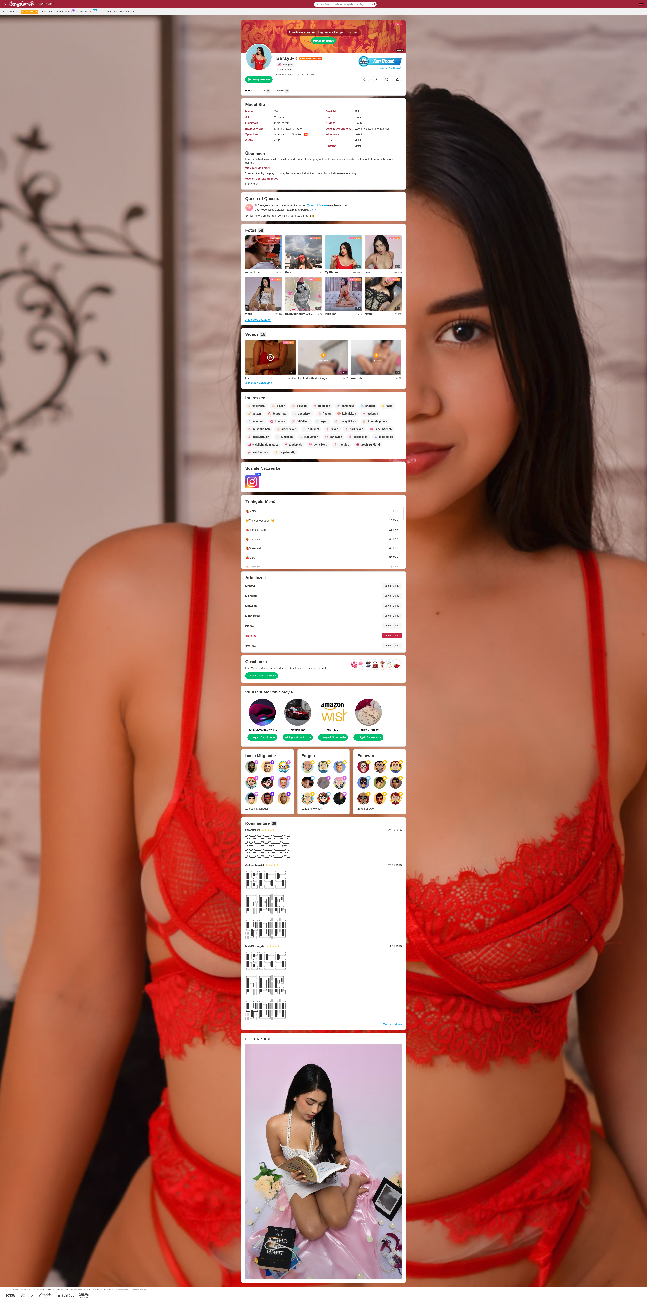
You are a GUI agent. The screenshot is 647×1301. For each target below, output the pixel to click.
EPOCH (88, 1290)
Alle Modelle (10, 12)
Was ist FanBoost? (391, 68)
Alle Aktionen (64, 12)
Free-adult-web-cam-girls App (117, 12)
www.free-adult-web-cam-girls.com (52, 1290)
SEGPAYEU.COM (103, 1290)
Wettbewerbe (84, 12)
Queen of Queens (317, 205)
